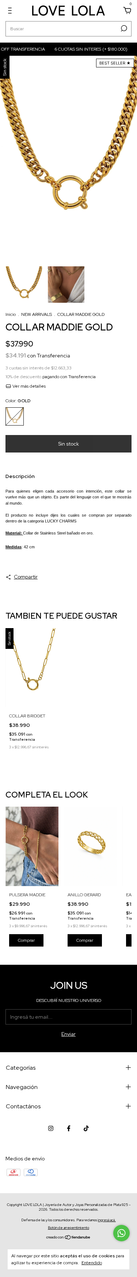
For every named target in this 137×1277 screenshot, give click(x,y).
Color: (17, 401)
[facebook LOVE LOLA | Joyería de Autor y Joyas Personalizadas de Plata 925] (69, 1128)
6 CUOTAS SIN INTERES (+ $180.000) (84, 49)
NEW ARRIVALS (36, 314)
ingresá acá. (107, 1220)
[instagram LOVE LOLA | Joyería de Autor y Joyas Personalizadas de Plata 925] (51, 1128)
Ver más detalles (28, 386)
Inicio (10, 314)
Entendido (91, 1263)
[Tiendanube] (68, 1238)
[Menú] (11, 12)
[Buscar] (123, 28)
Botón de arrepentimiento (68, 1227)
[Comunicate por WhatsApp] (121, 1233)
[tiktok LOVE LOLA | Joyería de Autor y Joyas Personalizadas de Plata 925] (86, 1128)
